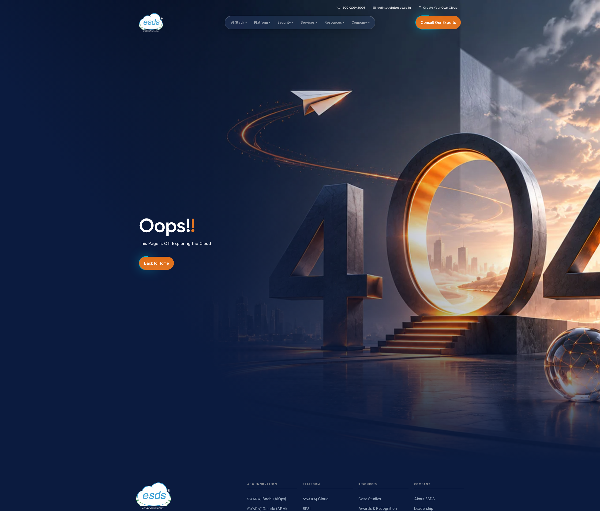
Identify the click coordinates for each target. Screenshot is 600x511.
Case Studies (369, 499)
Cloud (316, 499)
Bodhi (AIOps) (266, 499)
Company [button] (359, 22)
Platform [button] (261, 22)
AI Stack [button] (237, 22)
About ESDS (424, 499)
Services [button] (308, 22)
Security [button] (284, 22)
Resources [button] (333, 22)
